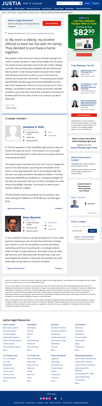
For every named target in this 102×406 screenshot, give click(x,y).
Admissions (79, 331)
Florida (29, 371)
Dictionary (79, 328)
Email (49, 132)
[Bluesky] (55, 398)
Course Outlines (81, 337)
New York (30, 374)
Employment (55, 334)
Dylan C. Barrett (78, 197)
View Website (52, 135)
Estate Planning (34, 12)
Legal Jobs (55, 358)
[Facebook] (47, 398)
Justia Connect (19, 403)
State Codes (31, 362)
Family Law (31, 344)
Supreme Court (8, 368)
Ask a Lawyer (19, 8)
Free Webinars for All (82, 65)
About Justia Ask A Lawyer (81, 158)
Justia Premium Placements (85, 365)
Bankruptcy (31, 328)
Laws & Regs (59, 8)
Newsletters (69, 8)
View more (92, 213)
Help (46, 403)
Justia (4, 12)
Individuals (31, 324)
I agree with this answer (16, 208)
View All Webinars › (84, 115)
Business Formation (58, 328)
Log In (87, 3)
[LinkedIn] (41, 398)
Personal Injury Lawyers (12, 347)
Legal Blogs (55, 362)
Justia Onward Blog (82, 377)
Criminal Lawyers (9, 334)
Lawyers (74, 169)
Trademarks (55, 374)
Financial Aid (79, 334)
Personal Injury (32, 347)
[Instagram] (49, 398)
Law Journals (80, 340)
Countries (54, 378)
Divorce (30, 334)
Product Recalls (56, 368)
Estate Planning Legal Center (84, 147)
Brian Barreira (32, 217)
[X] (58, 398)
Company (39, 403)
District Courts (8, 374)
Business (55, 324)
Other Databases (58, 355)
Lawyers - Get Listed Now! (84, 237)
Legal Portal (30, 403)
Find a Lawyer (7, 8)
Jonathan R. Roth (33, 127)
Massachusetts (22, 12)
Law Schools (47, 8)
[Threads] (52, 398)
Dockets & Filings (9, 378)
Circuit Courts (8, 371)
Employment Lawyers (11, 337)
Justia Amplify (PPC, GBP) (84, 374)
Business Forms (57, 365)
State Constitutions (34, 358)
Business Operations (59, 331)
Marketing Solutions (83, 8)
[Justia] (11, 3)
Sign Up (95, 3)
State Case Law (32, 365)
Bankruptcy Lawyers (10, 328)
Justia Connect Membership (85, 358)
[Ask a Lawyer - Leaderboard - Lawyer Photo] (75, 204)
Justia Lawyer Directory (83, 362)
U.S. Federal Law (10, 355)
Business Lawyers (9, 331)
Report (59, 208)
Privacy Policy (68, 403)
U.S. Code (6, 362)
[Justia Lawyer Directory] (61, 398)
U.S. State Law (33, 355)
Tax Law (54, 347)
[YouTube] (44, 398)
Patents (54, 371)
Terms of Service (55, 403)
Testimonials (80, 380)
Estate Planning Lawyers (12, 340)
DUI (28, 337)
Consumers (75, 164)
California (30, 368)
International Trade (58, 340)
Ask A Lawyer (12, 12)
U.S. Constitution (9, 358)
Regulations (7, 365)
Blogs (77, 344)
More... (5, 350)
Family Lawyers (8, 344)
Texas (29, 378)
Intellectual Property (58, 337)
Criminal (30, 331)
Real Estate (55, 344)
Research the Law (33, 8)
